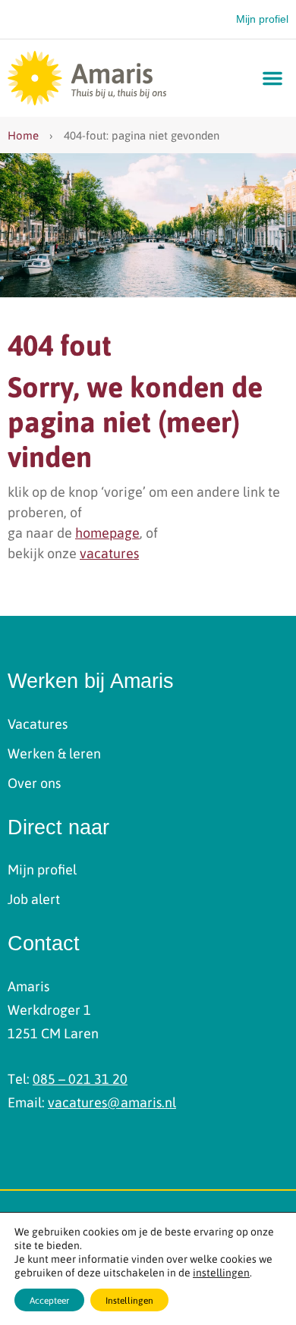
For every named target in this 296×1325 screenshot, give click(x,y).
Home (23, 135)
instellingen (221, 1272)
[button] (272, 78)
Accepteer (49, 1300)
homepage (107, 532)
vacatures (109, 552)
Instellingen (129, 1300)
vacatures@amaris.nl (112, 1101)
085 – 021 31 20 (80, 1078)
